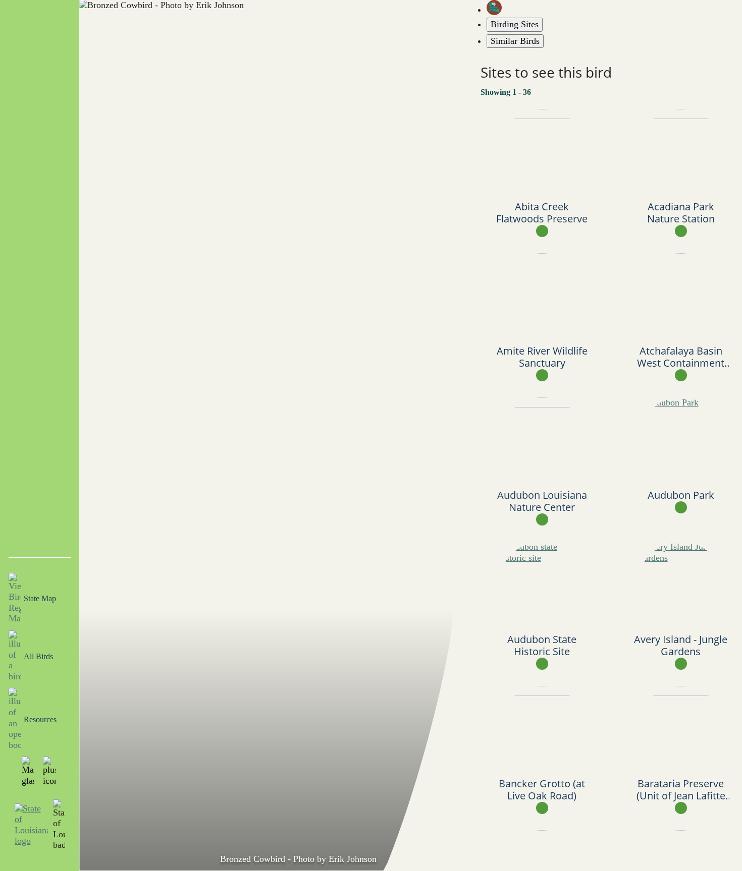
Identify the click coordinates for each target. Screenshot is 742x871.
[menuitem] (40, 96)
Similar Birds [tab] (515, 41)
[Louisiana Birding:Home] (40, 28)
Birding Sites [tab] (515, 24)
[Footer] (50, 771)
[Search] (29, 771)
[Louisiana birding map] (614, 7)
